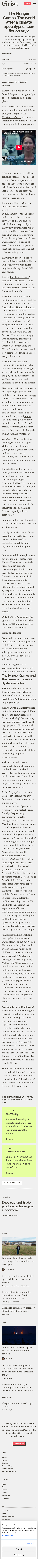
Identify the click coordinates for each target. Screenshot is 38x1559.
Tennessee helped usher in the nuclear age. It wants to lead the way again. (18, 1261)
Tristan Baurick (7, 1378)
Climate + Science (30, 63)
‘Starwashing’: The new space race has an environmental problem (17, 1350)
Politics (4, 1460)
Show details (27, 1543)
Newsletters (6, 1511)
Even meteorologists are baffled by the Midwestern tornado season (18, 1279)
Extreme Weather (7, 1468)
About (4, 1484)
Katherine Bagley (7, 1410)
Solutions (5, 1463)
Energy (4, 1457)
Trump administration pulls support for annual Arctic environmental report (16, 1295)
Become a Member (8, 1516)
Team (3, 1487)
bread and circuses (19, 277)
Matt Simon (26, 1286)
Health (16, 1215)
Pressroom (5, 1498)
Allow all (19, 1549)
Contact (4, 1490)
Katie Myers (10, 1269)
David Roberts (6, 1215)
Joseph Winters (7, 1397)
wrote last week (20, 668)
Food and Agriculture (9, 1471)
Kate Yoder (5, 1314)
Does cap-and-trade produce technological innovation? (18, 1206)
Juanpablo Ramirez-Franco (11, 1286)
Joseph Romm (7, 53)
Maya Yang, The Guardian (10, 1301)
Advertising (6, 1519)
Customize (18, 1555)
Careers (4, 1492)
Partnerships (6, 1495)
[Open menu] (34, 3)
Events (4, 1513)
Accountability (7, 1466)
